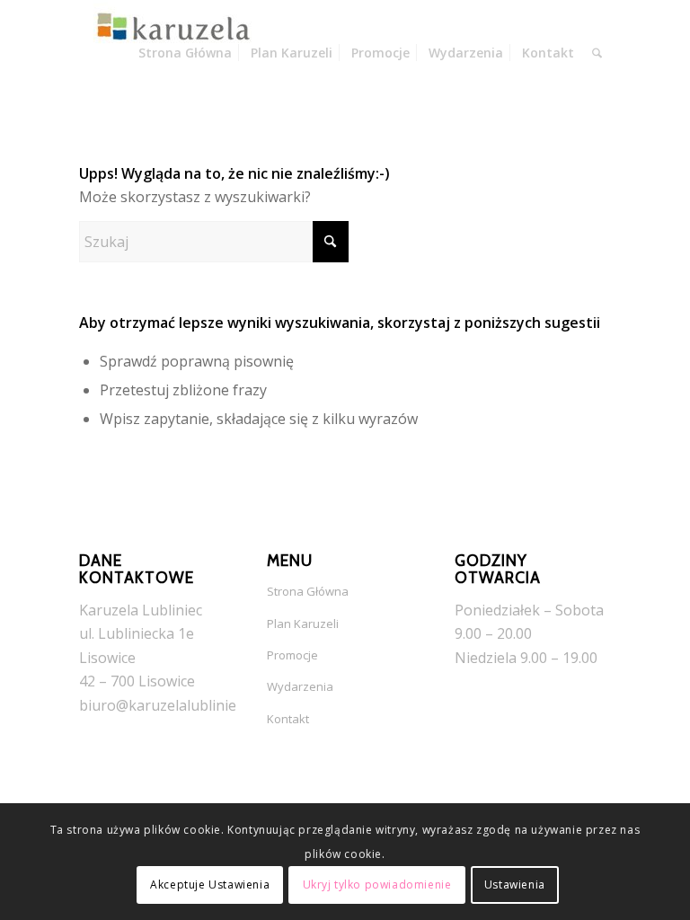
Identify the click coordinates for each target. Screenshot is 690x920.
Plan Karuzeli (303, 623)
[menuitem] (185, 53)
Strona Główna (308, 591)
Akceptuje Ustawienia (210, 884)
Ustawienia (514, 884)
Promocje (292, 655)
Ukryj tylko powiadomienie (377, 884)
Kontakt (288, 719)
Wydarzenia (300, 686)
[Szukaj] (597, 53)
